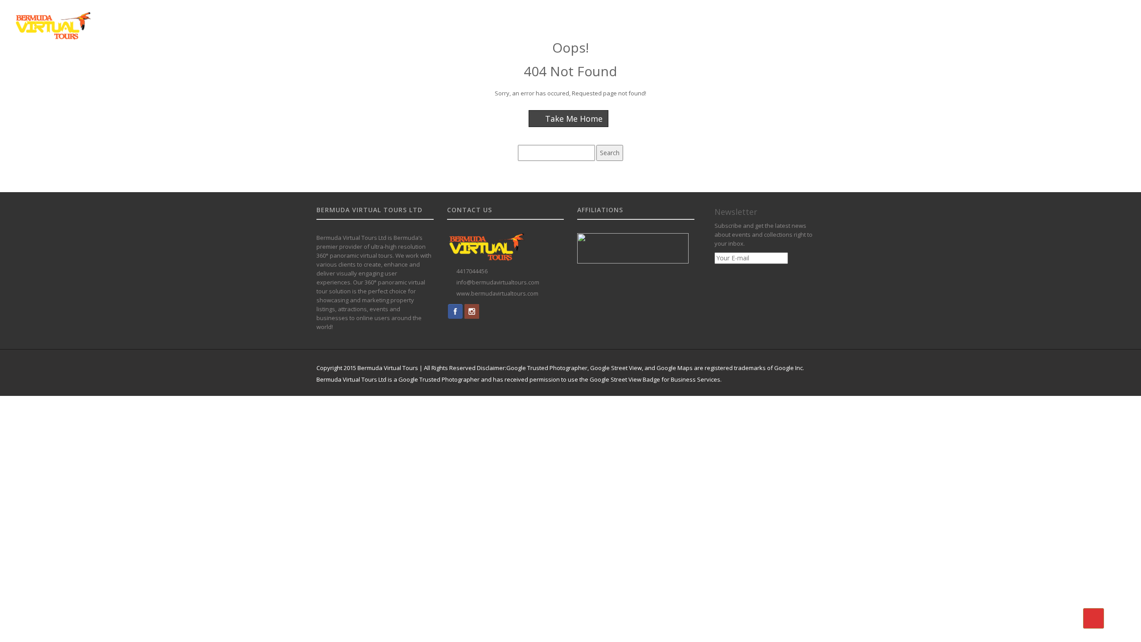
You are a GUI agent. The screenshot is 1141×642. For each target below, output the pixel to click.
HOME (731, 19)
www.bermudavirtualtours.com (497, 293)
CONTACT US (1085, 19)
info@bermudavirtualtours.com (497, 282)
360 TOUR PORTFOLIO (940, 19)
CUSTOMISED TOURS (871, 19)
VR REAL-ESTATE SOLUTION (1019, 19)
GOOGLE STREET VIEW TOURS (791, 19)
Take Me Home (573, 118)
